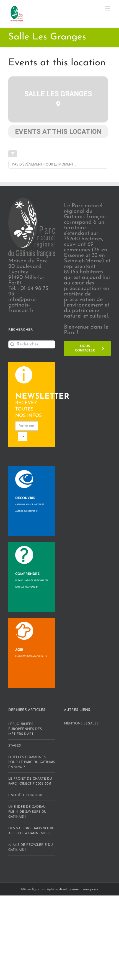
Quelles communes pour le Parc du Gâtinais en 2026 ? (31, 762)
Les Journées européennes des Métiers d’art (25, 729)
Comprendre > (31, 580)
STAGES (14, 745)
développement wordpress (78, 889)
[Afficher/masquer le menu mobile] (108, 8)
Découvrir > (29, 505)
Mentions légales (81, 723)
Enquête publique (25, 795)
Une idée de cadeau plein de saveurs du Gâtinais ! (27, 812)
